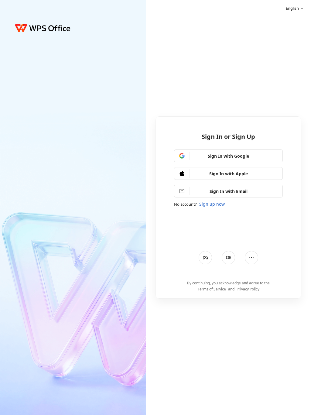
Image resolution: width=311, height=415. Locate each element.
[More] (251, 257)
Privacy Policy (248, 289)
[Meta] (205, 257)
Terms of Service (212, 289)
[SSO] (228, 257)
